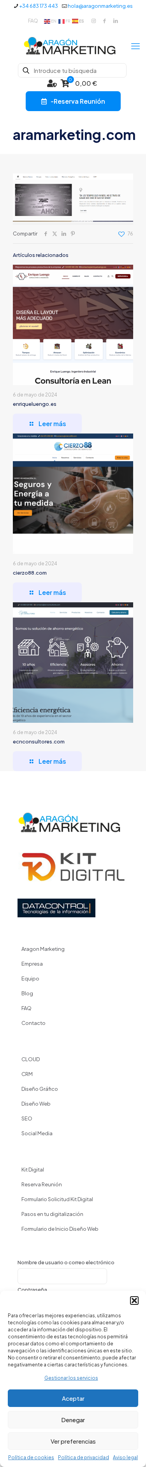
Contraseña (32, 1290)
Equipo (30, 978)
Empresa (32, 964)
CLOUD (30, 1059)
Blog (27, 993)
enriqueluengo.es (34, 404)
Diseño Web (36, 1104)
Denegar (73, 1419)
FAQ (33, 21)
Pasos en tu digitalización (52, 1214)
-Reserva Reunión (78, 101)
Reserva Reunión (41, 1184)
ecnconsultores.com (39, 741)
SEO (26, 1118)
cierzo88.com (30, 573)
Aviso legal (125, 1457)
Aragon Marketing (43, 949)
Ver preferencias (73, 1441)
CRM (27, 1074)
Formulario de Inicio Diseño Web (60, 1229)
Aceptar (73, 1398)
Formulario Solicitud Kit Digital (57, 1199)
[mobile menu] (135, 45)
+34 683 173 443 (38, 6)
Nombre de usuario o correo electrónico (66, 1262)
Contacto (33, 1023)
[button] (134, 1300)
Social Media (37, 1133)
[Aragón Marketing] (73, 45)
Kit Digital (32, 1169)
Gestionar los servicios (71, 1378)
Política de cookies (31, 1457)
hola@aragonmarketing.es (100, 6)
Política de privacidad (83, 1457)
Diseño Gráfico (39, 1089)
